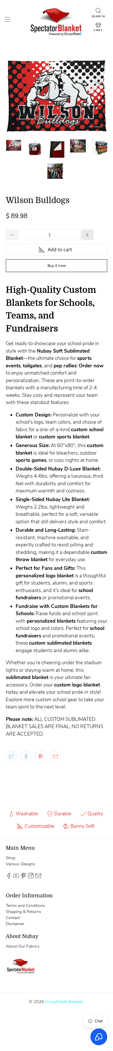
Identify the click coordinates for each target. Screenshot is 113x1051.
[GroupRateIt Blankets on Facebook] (9, 877)
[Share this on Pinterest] (40, 756)
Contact (13, 917)
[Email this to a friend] (55, 756)
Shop (10, 858)
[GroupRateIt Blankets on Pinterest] (23, 877)
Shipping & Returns (23, 911)
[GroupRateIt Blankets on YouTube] (16, 877)
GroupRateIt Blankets (64, 1002)
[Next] (98, 95)
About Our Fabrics (22, 946)
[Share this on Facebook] (26, 756)
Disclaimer (15, 924)
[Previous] (15, 95)
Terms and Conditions (25, 905)
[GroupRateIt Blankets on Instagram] (31, 877)
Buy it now (57, 265)
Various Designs (20, 864)
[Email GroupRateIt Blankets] (38, 877)
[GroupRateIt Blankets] (56, 20)
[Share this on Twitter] (11, 756)
